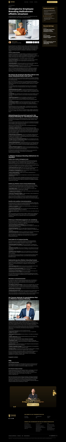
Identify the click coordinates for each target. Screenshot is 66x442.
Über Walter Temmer (38, 416)
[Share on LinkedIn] (38, 42)
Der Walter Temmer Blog (50, 424)
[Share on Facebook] (34, 42)
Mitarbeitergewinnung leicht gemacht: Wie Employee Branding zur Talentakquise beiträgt (50, 14)
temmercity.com (38, 424)
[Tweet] (36, 42)
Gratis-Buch (48, 416)
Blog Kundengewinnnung (50, 429)
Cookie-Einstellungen (27, 435)
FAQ (44, 20)
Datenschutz (19, 435)
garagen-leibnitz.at (38, 428)
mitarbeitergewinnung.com (28, 427)
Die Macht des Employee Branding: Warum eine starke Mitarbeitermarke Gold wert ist (49, 11)
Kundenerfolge (26, 417)
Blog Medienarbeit (49, 427)
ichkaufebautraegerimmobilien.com (40, 427)
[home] (12, 2)
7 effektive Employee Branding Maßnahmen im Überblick (49, 16)
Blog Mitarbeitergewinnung (51, 428)
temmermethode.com (27, 424)
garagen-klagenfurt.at (39, 429)
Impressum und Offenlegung (12, 435)
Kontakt (48, 417)
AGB (22, 435)
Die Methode (26, 416)
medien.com (26, 428)
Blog (36, 417)
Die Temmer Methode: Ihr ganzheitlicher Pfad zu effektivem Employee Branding (49, 18)
